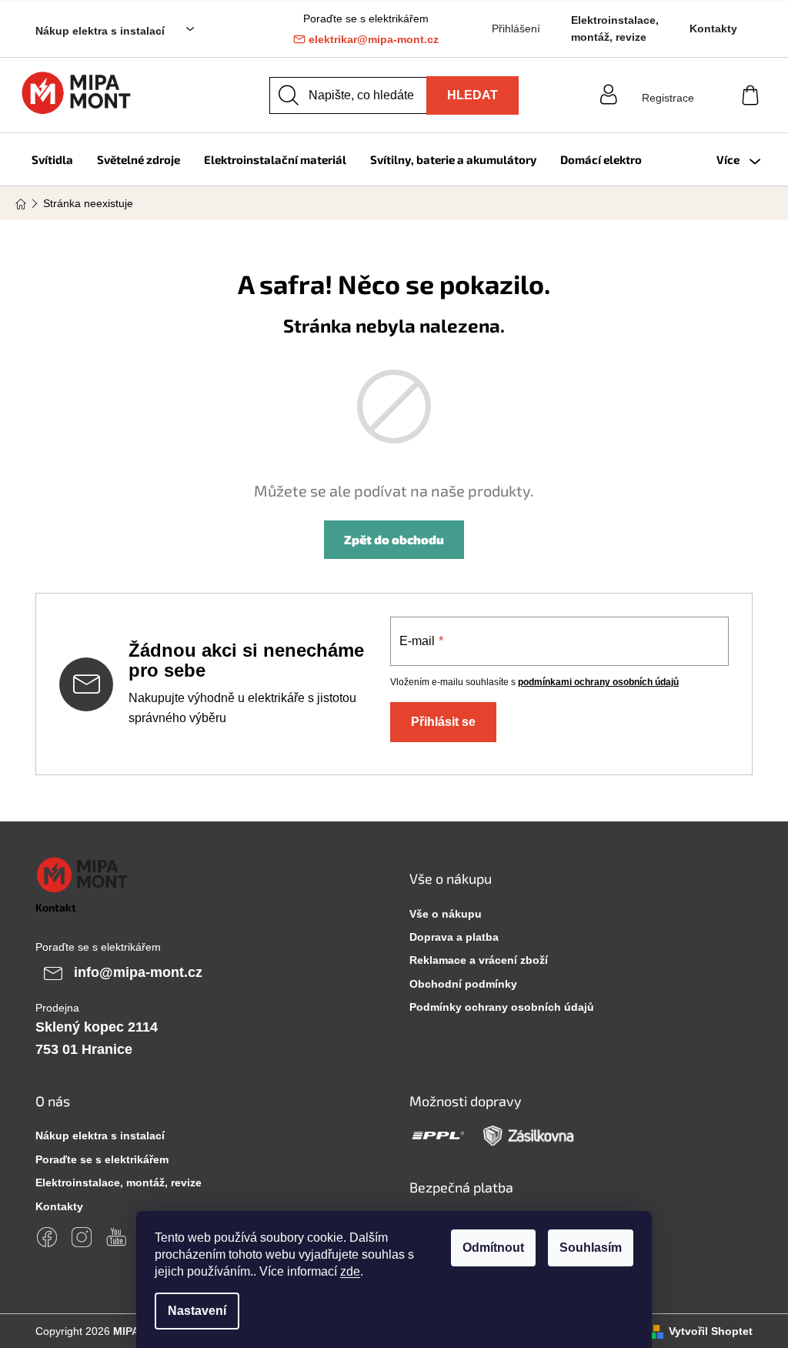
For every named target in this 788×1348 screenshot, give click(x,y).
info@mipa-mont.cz (138, 971)
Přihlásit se (443, 721)
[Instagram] (81, 1237)
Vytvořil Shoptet (711, 1331)
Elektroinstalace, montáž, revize (615, 28)
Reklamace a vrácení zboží (478, 960)
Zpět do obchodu (394, 539)
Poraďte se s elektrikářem (102, 1159)
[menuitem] (52, 159)
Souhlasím (590, 1247)
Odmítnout (493, 1247)
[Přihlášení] (668, 83)
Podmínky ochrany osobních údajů (501, 1007)
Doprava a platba (454, 937)
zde (350, 1271)
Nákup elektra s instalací (100, 31)
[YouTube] (116, 1237)
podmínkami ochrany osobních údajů (598, 682)
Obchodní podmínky (463, 984)
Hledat (472, 95)
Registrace (668, 98)
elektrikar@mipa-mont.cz (374, 39)
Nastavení (197, 1310)
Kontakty (713, 28)
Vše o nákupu (445, 914)
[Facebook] (46, 1237)
